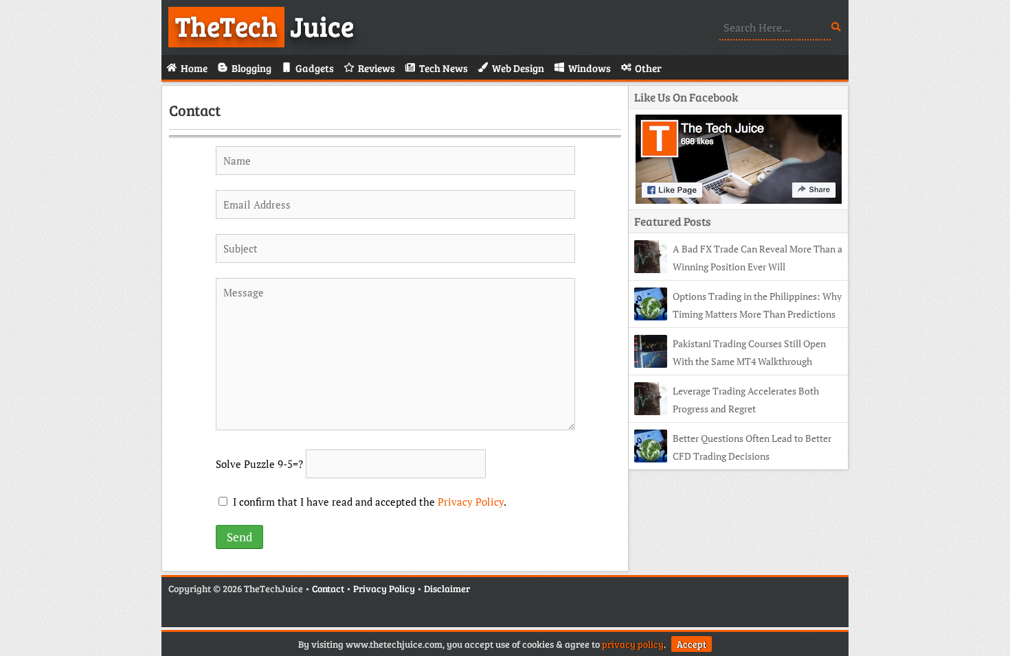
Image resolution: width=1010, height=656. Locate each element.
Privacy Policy (471, 501)
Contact (195, 109)
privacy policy (633, 644)
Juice (264, 25)
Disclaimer (447, 588)
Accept (691, 644)
